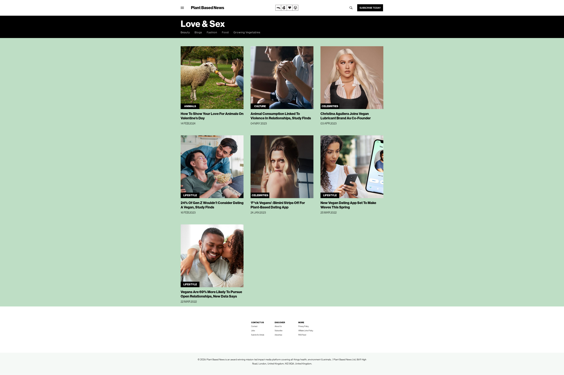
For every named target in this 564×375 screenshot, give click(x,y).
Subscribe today (370, 7)
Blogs (198, 32)
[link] (287, 8)
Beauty (185, 32)
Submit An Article (257, 335)
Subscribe (278, 330)
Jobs (253, 330)
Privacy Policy (303, 326)
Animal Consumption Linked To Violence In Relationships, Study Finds (281, 115)
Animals (190, 106)
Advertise (278, 335)
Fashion (212, 32)
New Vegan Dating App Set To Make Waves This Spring (348, 204)
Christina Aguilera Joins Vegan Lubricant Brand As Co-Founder (345, 115)
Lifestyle (190, 195)
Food (225, 32)
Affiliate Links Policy (305, 330)
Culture (260, 106)
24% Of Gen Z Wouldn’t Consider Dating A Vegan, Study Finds (212, 204)
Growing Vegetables (247, 32)
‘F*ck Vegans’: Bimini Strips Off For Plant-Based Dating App (278, 204)
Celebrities (330, 106)
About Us (278, 326)
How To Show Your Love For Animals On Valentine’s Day (212, 115)
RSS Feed (302, 335)
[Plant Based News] (182, 8)
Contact (254, 326)
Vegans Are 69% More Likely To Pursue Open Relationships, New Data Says (211, 294)
